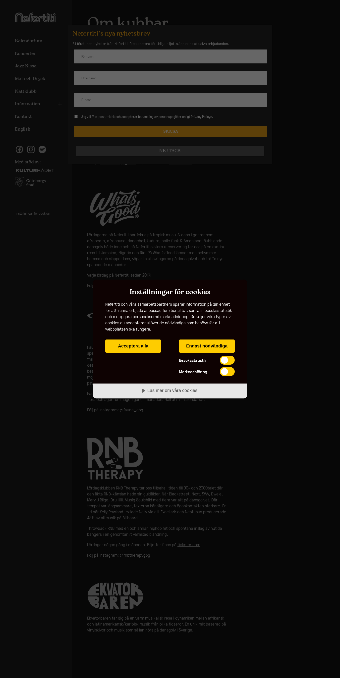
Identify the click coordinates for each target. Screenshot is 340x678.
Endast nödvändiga (206, 345)
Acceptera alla (133, 345)
